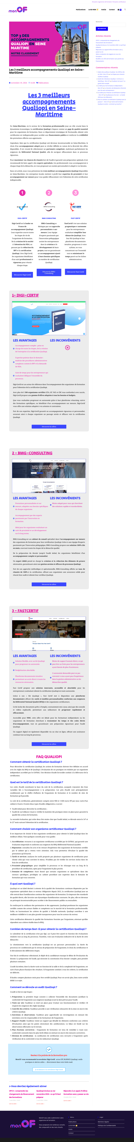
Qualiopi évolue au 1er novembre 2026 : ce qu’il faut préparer (48, 1094)
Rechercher (99, 22)
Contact (70, 1133)
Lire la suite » (13, 1104)
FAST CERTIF (75, 218)
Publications (43, 83)
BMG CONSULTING (49, 218)
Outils (70, 1129)
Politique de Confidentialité (107, 1125)
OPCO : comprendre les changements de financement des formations (21, 1094)
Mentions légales (103, 1122)
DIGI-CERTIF (22, 218)
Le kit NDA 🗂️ (72, 1125)
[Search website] (125, 10)
